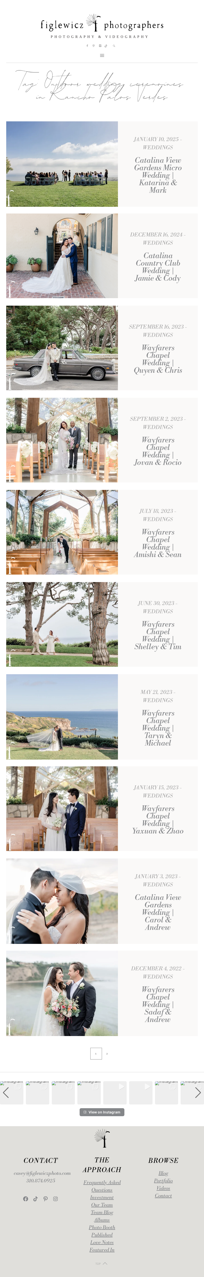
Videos (163, 1188)
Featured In (101, 1250)
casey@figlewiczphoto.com (42, 1173)
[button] (102, 1101)
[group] (11, 1093)
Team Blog (102, 1213)
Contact (163, 1196)
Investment (102, 1198)
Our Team (102, 1205)
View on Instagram (104, 1112)
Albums (102, 1220)
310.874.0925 (40, 1181)
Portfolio (163, 1181)
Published (101, 1235)
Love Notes (102, 1243)
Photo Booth (102, 1228)
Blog (163, 1173)
